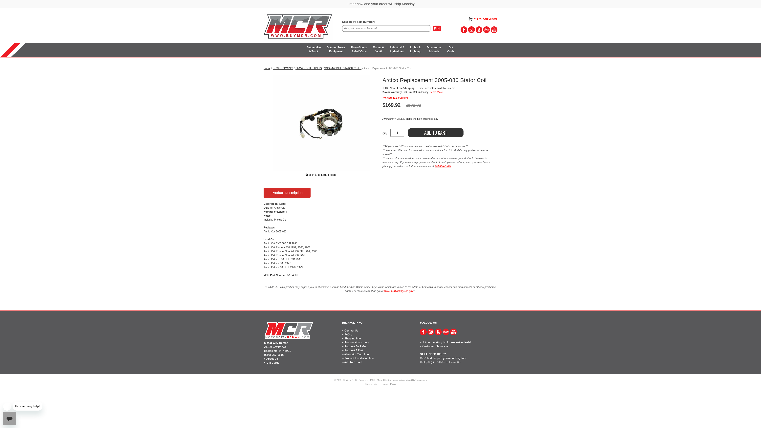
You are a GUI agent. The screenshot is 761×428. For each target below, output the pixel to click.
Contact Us (351, 330)
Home (267, 68)
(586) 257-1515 (274, 354)
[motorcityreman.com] (298, 26)
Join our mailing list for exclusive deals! (446, 342)
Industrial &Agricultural (397, 49)
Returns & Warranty (356, 342)
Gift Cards (273, 362)
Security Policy (389, 384)
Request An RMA (355, 346)
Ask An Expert (353, 362)
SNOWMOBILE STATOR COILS (342, 68)
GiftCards (450, 49)
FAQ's (348, 334)
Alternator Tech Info (356, 354)
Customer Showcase (435, 346)
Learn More (436, 92)
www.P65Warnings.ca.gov (398, 290)
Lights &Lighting (415, 49)
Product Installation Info (359, 358)
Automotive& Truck (314, 49)
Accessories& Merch (433, 49)
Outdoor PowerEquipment (336, 49)
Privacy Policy (372, 384)
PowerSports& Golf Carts (359, 49)
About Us (272, 358)
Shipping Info (352, 338)
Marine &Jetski (378, 49)
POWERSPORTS (283, 68)
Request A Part (353, 350)
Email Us (454, 362)
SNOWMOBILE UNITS (308, 68)
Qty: (385, 133)
